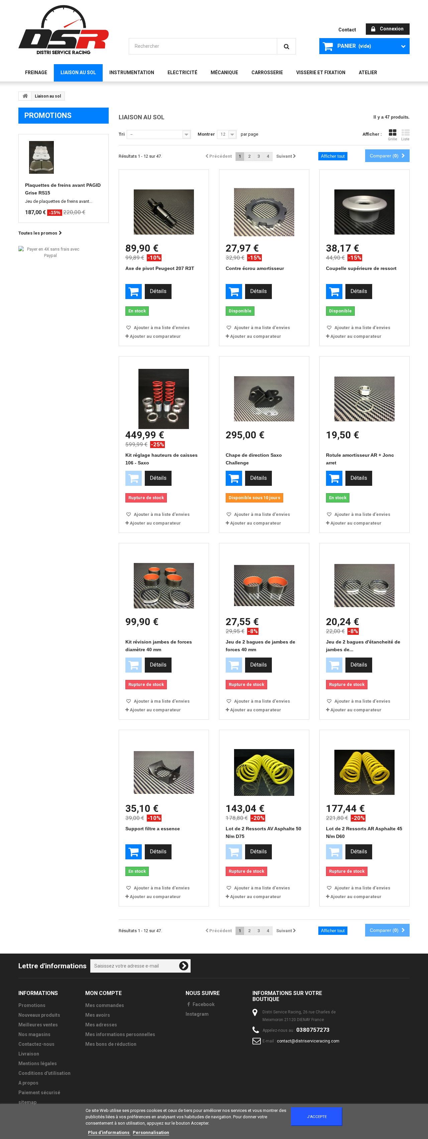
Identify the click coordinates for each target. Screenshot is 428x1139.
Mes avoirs (97, 1015)
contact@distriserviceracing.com (308, 1041)
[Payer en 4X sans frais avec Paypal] (50, 252)
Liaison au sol (78, 72)
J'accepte (317, 1116)
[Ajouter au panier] (133, 291)
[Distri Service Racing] (63, 29)
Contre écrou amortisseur (255, 268)
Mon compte (103, 993)
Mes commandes (104, 1005)
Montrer (206, 134)
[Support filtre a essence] (163, 766)
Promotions (48, 115)
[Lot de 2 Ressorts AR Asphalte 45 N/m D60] (364, 766)
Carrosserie (267, 72)
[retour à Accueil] (25, 96)
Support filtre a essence (152, 828)
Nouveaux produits (39, 1015)
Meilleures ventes (38, 1024)
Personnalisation (151, 1132)
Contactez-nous (36, 1044)
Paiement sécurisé (39, 1092)
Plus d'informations (109, 1132)
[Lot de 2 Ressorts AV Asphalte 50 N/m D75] (264, 766)
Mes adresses (101, 1024)
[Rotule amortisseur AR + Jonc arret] (364, 393)
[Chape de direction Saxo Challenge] (264, 393)
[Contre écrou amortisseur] (264, 206)
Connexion (392, 28)
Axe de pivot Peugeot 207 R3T (159, 268)
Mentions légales (37, 1063)
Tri (122, 134)
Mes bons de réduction (110, 1044)
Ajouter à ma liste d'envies (161, 327)
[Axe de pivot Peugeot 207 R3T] (163, 206)
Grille (392, 139)
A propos (28, 1083)
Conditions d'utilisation (44, 1073)
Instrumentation (131, 72)
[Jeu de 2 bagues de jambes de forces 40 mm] (264, 579)
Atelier (368, 72)
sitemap (27, 1102)
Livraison (28, 1053)
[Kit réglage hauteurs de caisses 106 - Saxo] (163, 393)
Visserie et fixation (320, 72)
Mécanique (224, 72)
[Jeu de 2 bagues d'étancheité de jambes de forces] (364, 579)
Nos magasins (34, 1034)
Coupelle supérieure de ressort (361, 268)
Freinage (36, 72)
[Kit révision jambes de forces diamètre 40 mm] (163, 579)
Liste (405, 139)
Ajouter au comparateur (155, 336)
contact (347, 29)
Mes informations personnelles (120, 1034)
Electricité (182, 72)
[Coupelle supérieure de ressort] (364, 206)
